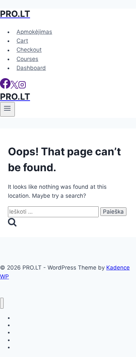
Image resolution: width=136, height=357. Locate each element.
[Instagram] (22, 86)
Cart (22, 40)
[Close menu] (2, 303)
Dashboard (31, 68)
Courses (27, 59)
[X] (14, 86)
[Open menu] (7, 109)
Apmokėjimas (34, 31)
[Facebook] (5, 86)
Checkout (29, 50)
